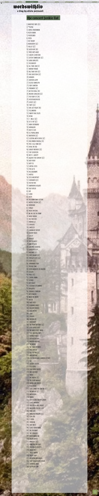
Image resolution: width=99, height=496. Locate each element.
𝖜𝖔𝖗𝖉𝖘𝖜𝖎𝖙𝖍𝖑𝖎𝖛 (28, 6)
